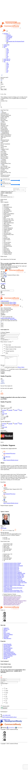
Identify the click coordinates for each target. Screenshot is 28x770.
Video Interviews (7, 638)
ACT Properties (7, 650)
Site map (5, 658)
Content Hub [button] (6, 44)
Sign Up (8, 59)
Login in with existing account (7, 318)
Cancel (2, 192)
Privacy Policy (13, 302)
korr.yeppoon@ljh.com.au (9, 453)
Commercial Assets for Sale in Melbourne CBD (14, 573)
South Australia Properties (9, 653)
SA (7, 55)
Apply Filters (8, 268)
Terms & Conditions (8, 634)
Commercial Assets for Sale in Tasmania (12, 572)
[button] (4, 47)
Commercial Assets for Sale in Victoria (12, 563)
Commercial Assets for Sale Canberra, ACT (13, 591)
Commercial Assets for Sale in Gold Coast (13, 580)
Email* (2, 336)
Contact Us (6, 628)
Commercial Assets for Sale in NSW (11, 564)
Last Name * (3, 680)
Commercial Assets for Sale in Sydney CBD (13, 574)
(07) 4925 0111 (6, 456)
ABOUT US (6, 629)
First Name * (3, 679)
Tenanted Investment (5, 175)
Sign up (8, 60)
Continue (3, 314)
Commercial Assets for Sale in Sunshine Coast (13, 585)
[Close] (1, 262)
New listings (9, 37)
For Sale (8, 38)
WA (7, 53)
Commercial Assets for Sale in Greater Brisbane (14, 581)
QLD (7, 52)
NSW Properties (7, 649)
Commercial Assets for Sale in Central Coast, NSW (15, 582)
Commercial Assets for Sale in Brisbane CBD (13, 576)
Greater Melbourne (7, 589)
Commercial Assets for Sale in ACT (11, 570)
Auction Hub (9, 36)
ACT (7, 51)
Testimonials (6, 635)
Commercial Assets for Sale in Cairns (11, 583)
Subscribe (5, 708)
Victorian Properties (7, 648)
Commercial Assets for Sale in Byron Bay (12, 587)
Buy (2, 89)
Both (2, 173)
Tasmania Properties (8, 655)
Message (3, 365)
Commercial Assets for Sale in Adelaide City (13, 577)
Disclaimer (5, 637)
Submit (2, 373)
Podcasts (5, 630)
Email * (2, 682)
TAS (7, 56)
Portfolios (8, 34)
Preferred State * (4, 683)
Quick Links (7, 541)
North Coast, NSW (7, 586)
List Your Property (7, 645)
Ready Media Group (5, 719)
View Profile (3, 528)
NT (7, 57)
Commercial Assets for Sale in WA (11, 568)
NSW (7, 50)
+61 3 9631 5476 (6, 715)
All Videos (3, 283)
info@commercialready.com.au (9, 717)
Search (2, 541)
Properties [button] (5, 33)
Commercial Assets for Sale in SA (11, 567)
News (4, 631)
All (2, 111)
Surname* (3, 335)
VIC (7, 48)
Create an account (5, 301)
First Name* (3, 333)
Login (4, 59)
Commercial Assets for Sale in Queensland (13, 565)
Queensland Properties (8, 652)
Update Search (8, 192)
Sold (7, 40)
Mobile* (2, 338)
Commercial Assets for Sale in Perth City (12, 578)
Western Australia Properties (9, 654)
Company (3, 355)
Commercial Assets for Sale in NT (11, 569)
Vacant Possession (5, 176)
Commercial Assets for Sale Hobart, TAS (12, 590)
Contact (5, 46)
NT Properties (6, 657)
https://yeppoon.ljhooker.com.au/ (10, 460)
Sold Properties (6, 646)
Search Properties (7, 644)
